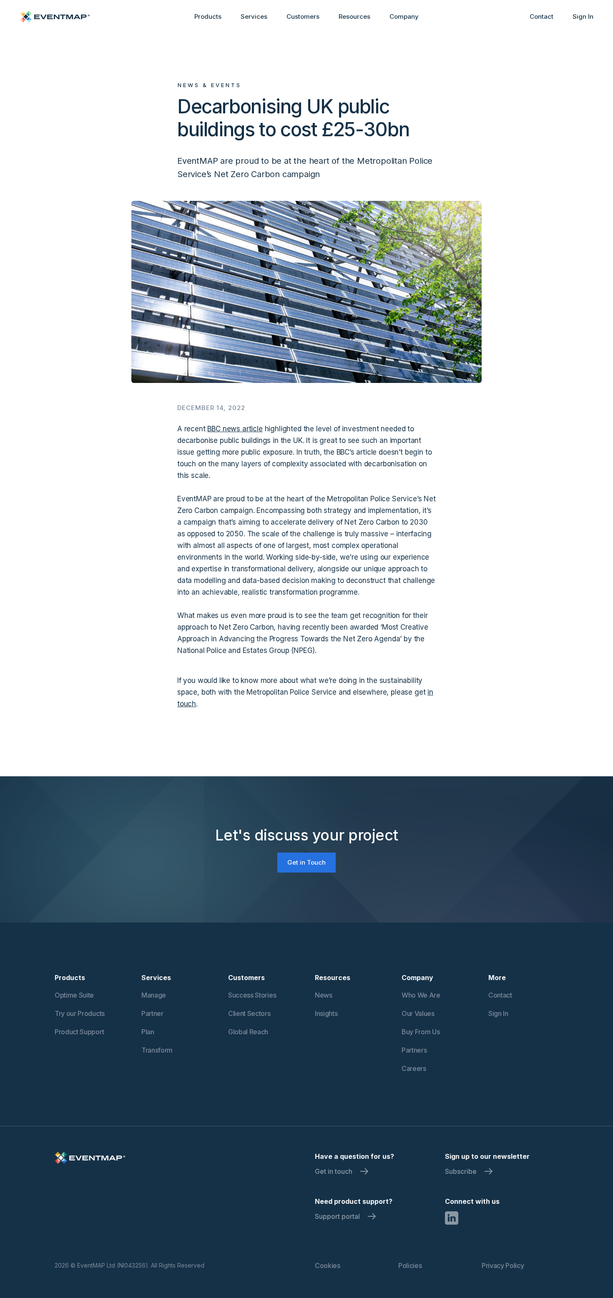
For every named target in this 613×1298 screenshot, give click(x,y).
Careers (414, 1068)
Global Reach (248, 1032)
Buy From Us (421, 1032)
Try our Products (80, 1013)
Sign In (583, 16)
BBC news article (234, 429)
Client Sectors (249, 1013)
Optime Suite (74, 995)
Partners (414, 1050)
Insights (326, 1013)
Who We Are (421, 995)
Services (254, 16)
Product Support (79, 1032)
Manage (153, 995)
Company (404, 16)
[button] (207, 16)
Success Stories (252, 995)
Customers (302, 16)
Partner (152, 1013)
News (323, 995)
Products (207, 16)
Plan (147, 1032)
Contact (541, 16)
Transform (157, 1050)
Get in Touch (306, 862)
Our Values (418, 1013)
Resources (354, 16)
